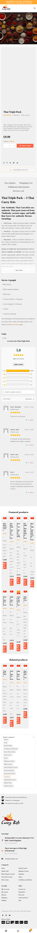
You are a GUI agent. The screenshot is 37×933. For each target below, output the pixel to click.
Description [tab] (10, 183)
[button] (4, 649)
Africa (6, 739)
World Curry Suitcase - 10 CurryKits (18, 530)
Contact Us (22, 889)
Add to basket (26, 145)
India (5, 758)
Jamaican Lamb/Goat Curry (18, 601)
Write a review (25, 115)
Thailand (23, 27)
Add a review (18, 364)
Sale (20, 900)
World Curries (12, 27)
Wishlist (3, 900)
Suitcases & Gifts (9, 773)
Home (4, 27)
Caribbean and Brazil (10, 749)
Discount (21, 895)
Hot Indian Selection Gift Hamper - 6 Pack (25, 531)
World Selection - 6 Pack (4, 601)
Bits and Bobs (14, 324)
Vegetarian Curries (10, 780)
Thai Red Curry (25, 599)
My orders (4, 892)
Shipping (4, 897)
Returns (3, 895)
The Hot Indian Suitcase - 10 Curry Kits (11, 531)
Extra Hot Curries (9, 752)
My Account (5, 889)
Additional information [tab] (18, 187)
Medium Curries (9, 761)
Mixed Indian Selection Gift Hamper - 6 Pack (32, 531)
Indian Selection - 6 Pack (11, 601)
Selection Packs (9, 770)
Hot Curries (7, 755)
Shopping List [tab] (25, 183)
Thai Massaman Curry (5, 527)
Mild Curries (8, 764)
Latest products (23, 897)
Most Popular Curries (10, 767)
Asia (5, 742)
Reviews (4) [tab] (18, 191)
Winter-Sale (7, 783)
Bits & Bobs (8, 745)
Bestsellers (22, 892)
